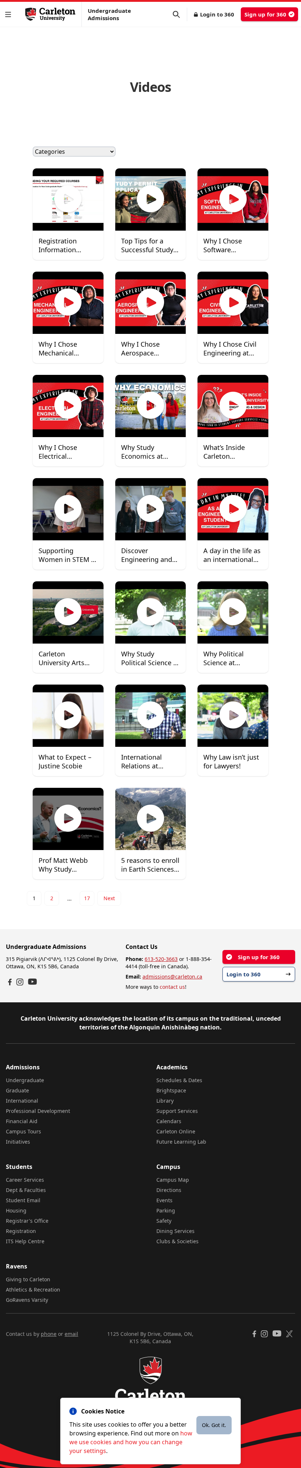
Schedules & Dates (179, 1080)
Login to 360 (217, 14)
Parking (165, 1210)
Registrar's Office (27, 1220)
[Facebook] (10, 982)
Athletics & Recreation (33, 1289)
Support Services (177, 1110)
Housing (16, 1210)
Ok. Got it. (214, 1425)
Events (164, 1200)
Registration (21, 1230)
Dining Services (175, 1230)
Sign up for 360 (265, 14)
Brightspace (171, 1090)
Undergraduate (25, 1080)
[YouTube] (32, 982)
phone (49, 1333)
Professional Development (38, 1110)
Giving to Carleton (28, 1279)
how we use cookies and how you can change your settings (130, 1442)
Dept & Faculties (26, 1189)
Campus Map (172, 1179)
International (22, 1100)
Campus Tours (23, 1131)
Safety (163, 1220)
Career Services (25, 1179)
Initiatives (18, 1141)
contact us (172, 986)
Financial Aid (21, 1121)
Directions (168, 1189)
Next (109, 898)
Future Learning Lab (181, 1141)
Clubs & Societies (177, 1241)
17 (87, 898)
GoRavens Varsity (27, 1299)
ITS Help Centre (25, 1241)
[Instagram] (19, 982)
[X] (289, 1333)
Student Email (23, 1200)
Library (165, 1100)
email (71, 1333)
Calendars (168, 1121)
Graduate (17, 1090)
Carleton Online (175, 1131)
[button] (9, 14)
